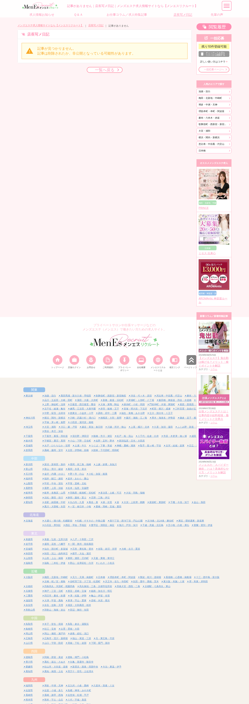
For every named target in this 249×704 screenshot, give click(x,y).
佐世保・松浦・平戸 (78, 695)
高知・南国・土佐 (53, 671)
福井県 (29, 478)
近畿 (34, 571)
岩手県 (29, 544)
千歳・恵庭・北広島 (152, 525)
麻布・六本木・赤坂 (209, 117)
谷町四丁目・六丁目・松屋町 (85, 581)
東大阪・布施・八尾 (173, 581)
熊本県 (29, 699)
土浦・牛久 (80, 445)
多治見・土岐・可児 (110, 492)
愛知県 (29, 502)
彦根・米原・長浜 (100, 600)
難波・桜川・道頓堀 (150, 577)
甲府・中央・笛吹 (53, 483)
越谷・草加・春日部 (92, 427)
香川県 (29, 662)
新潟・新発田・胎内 (54, 464)
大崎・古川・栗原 (130, 549)
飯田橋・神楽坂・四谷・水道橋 (175, 400)
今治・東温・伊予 (112, 666)
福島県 (29, 563)
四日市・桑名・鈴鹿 (54, 595)
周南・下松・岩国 (77, 643)
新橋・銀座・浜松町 (113, 400)
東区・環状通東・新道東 (191, 520)
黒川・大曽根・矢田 (54, 506)
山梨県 (29, 483)
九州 (34, 679)
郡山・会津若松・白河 (81, 563)
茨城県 (29, 445)
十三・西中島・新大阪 (207, 577)
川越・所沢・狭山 (116, 427)
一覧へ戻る (104, 70)
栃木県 (29, 440)
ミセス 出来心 (207, 253)
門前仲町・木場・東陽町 (162, 404)
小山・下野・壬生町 (80, 440)
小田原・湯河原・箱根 (81, 422)
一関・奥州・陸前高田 (81, 544)
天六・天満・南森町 (82, 577)
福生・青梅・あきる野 (133, 413)
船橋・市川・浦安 (102, 436)
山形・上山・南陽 (53, 558)
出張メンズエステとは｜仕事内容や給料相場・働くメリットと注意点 (214, 415)
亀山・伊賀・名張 (100, 595)
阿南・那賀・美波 (53, 657)
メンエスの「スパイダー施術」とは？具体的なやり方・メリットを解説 (214, 468)
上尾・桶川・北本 (140, 427)
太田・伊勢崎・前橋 (78, 450)
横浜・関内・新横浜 (209, 137)
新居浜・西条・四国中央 (85, 666)
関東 (34, 389)
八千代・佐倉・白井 (148, 436)
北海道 (34, 514)
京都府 (29, 586)
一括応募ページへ (214, 69)
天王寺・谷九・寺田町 (116, 581)
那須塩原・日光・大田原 (132, 440)
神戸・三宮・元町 (53, 591)
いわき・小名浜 (106, 563)
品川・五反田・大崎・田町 (58, 400)
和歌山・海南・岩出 (54, 609)
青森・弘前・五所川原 (56, 539)
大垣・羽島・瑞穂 (135, 492)
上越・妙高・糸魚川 (106, 464)
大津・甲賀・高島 (53, 600)
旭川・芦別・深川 (128, 525)
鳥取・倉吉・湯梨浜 (78, 624)
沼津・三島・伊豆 (100, 497)
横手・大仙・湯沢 (81, 553)
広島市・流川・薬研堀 (56, 638)
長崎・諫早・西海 (53, 695)
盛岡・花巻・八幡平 (54, 544)
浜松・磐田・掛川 (53, 497)
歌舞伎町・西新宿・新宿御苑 (214, 124)
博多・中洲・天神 (208, 104)
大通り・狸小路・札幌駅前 (58, 520)
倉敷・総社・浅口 (79, 633)
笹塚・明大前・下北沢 (135, 408)
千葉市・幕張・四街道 (56, 436)
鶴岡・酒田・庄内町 (78, 558)
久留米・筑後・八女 (103, 685)
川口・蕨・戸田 (69, 427)
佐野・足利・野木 (105, 440)
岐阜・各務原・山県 (54, 492)
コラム (213, 369)
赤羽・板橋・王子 (109, 408)
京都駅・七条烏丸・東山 (157, 586)
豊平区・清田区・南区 (102, 525)
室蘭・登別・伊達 (203, 525)
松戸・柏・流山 (125, 436)
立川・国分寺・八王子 (161, 413)
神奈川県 (30, 417)
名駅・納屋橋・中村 (54, 502)
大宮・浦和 (204, 131)
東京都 (29, 395)
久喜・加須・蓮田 (163, 427)
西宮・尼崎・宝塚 (77, 591)
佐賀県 (29, 690)
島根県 (29, 629)
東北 (34, 533)
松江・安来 (50, 629)
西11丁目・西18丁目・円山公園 (126, 520)
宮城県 (29, 549)
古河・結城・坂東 (175, 445)
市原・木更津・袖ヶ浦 (175, 436)
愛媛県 (29, 666)
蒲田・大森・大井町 (87, 400)
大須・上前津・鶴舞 (134, 502)
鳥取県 (29, 624)
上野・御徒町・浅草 (54, 404)
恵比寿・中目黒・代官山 (211, 144)
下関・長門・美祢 (100, 643)
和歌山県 (30, 609)
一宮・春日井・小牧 (80, 506)
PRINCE (204, 208)
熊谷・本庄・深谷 (53, 431)
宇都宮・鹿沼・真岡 (54, 440)
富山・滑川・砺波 (53, 469)
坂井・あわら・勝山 (78, 478)
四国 (34, 651)
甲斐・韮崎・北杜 (77, 483)
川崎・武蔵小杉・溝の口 (83, 417)
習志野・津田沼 (80, 436)
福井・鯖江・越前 (53, 478)
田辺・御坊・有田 (79, 609)
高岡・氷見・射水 (77, 469)
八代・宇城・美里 (77, 699)
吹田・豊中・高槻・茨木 (146, 581)
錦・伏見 (107, 502)
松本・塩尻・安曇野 (78, 488)
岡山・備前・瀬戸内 (54, 633)
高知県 (29, 671)
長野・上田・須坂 (53, 488)
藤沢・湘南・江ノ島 (136, 417)
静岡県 (29, 497)
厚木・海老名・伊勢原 (163, 417)
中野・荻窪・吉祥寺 (54, 413)
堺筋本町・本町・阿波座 (211, 111)
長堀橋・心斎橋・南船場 (178, 577)
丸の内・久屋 (77, 502)
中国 (34, 618)
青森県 (29, 539)
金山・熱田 (199, 502)
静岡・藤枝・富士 (77, 497)
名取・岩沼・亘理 (107, 549)
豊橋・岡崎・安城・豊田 (108, 506)
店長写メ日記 (95, 25)
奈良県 (29, 605)
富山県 (29, 469)
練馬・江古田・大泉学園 (83, 408)
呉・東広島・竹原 (105, 638)
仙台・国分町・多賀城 (56, 549)
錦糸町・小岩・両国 (134, 404)
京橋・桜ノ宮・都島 (54, 581)
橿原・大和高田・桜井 (79, 605)
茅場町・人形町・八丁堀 (141, 400)
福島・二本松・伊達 (54, 563)
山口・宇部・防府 (53, 643)
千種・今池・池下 (179, 502)
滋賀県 (29, 600)
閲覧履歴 (217, 27)
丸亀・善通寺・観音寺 (81, 662)
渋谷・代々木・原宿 (141, 395)
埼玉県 (29, 427)
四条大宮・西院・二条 (128, 586)
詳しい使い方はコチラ (212, 61)
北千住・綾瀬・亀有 (54, 408)
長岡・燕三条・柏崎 (80, 464)
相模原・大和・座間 (110, 417)
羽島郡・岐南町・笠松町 (83, 492)
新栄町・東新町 (157, 502)
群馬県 (29, 450)
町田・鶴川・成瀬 (161, 408)
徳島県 (29, 657)
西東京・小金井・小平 (81, 413)
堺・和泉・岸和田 (198, 581)
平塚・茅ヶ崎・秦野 (54, 422)
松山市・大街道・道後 (56, 666)
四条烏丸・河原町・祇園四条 (59, 586)
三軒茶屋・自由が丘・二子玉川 (191, 408)
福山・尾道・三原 (81, 638)
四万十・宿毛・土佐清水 (80, 671)
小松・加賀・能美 (98, 474)
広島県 (29, 638)
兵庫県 (29, 591)
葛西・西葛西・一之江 (191, 404)
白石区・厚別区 (52, 525)
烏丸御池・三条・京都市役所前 (95, 586)
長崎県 (29, 695)
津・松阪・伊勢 (78, 595)
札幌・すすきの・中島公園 (91, 520)
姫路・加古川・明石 (101, 591)
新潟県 (29, 464)
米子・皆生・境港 (53, 624)
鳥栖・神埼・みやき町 (79, 690)
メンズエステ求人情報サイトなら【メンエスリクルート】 (50, 25)
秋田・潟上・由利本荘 (56, 553)
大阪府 (29, 577)
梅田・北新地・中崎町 (210, 98)
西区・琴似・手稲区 (75, 525)
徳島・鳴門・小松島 (78, 657)
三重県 (29, 595)
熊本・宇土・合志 (53, 699)
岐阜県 (29, 492)
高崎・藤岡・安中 (53, 450)
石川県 (29, 474)
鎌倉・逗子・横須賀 (190, 417)
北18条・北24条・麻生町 (160, 520)
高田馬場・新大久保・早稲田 (76, 395)
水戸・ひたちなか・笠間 (57, 445)
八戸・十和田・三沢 (82, 539)
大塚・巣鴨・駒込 (109, 404)
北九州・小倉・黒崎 (78, 685)
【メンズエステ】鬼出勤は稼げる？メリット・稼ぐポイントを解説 (214, 362)
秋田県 (29, 553)
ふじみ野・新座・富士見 (190, 427)
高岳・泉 (93, 502)
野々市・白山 (77, 474)
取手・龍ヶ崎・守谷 (150, 445)
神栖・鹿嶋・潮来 (126, 445)
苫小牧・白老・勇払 (178, 525)
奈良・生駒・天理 (53, 605)
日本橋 (202, 150)
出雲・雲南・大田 (70, 629)
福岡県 (29, 685)
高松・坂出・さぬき (54, 662)
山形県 (29, 558)
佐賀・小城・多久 (53, 690)
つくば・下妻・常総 (101, 445)
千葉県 (29, 436)
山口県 (29, 643)
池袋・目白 (204, 91)
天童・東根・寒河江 (103, 558)
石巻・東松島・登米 (82, 549)
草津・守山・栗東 (77, 600)
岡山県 (29, 633)
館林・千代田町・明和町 (106, 450)
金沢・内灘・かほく (54, 474)
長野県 (29, 488)
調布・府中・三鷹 (107, 413)
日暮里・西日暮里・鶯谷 (83, 404)
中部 (34, 458)
